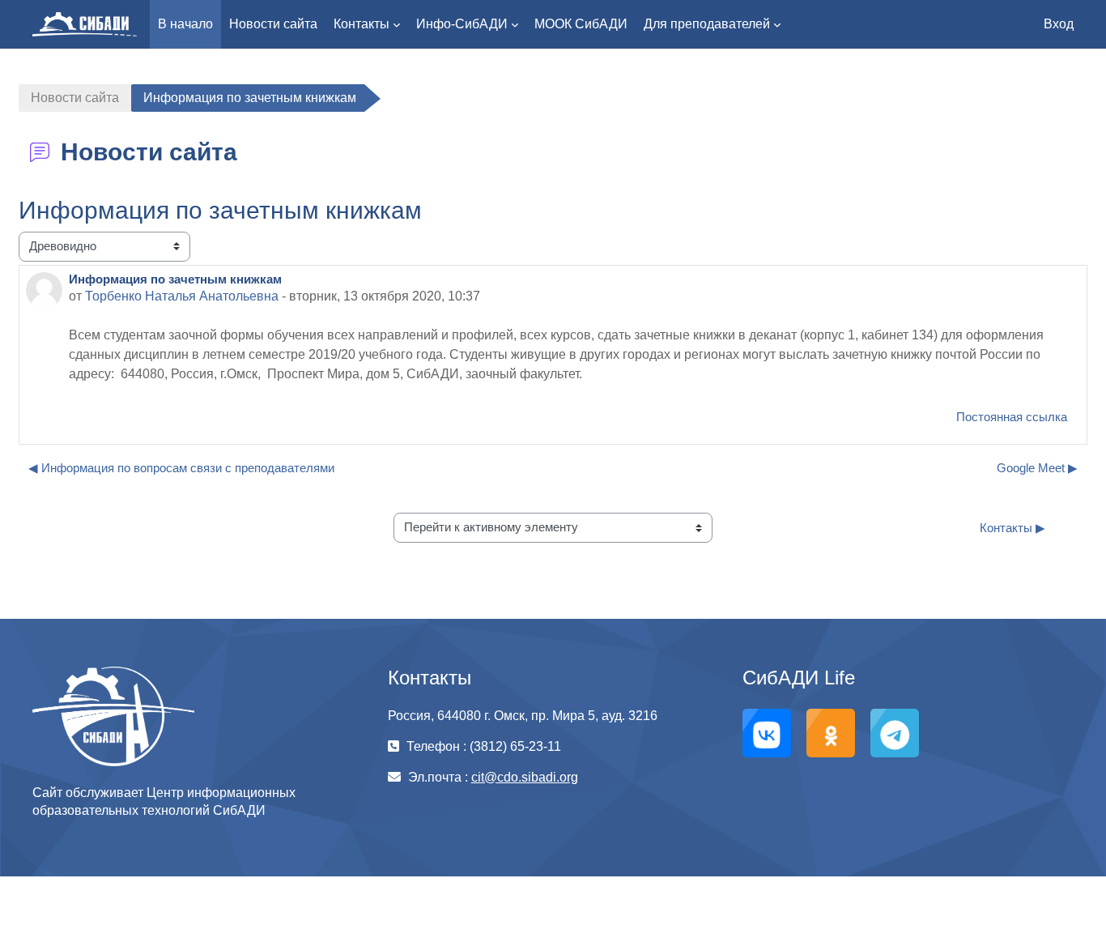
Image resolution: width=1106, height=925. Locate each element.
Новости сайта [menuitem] (273, 24)
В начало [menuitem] (185, 24)
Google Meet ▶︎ (1037, 468)
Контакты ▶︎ (1012, 528)
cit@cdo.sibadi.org (524, 777)
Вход (1059, 24)
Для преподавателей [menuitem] (707, 24)
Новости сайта (75, 97)
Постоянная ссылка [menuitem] (1011, 417)
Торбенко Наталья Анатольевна (182, 296)
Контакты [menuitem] (361, 24)
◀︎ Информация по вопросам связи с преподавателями (181, 468)
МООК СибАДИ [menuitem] (580, 24)
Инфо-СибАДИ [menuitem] (462, 24)
